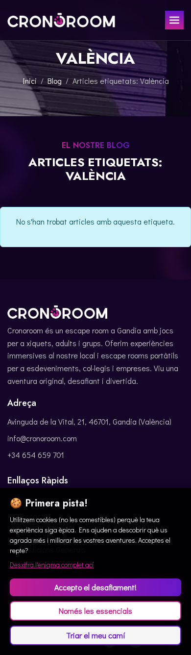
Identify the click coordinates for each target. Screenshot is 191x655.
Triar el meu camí (95, 635)
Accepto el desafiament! (95, 587)
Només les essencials (95, 610)
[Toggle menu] (174, 20)
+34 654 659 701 (35, 455)
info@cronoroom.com (42, 438)
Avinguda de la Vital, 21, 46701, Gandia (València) (89, 421)
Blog (55, 81)
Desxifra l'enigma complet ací (52, 564)
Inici (30, 81)
